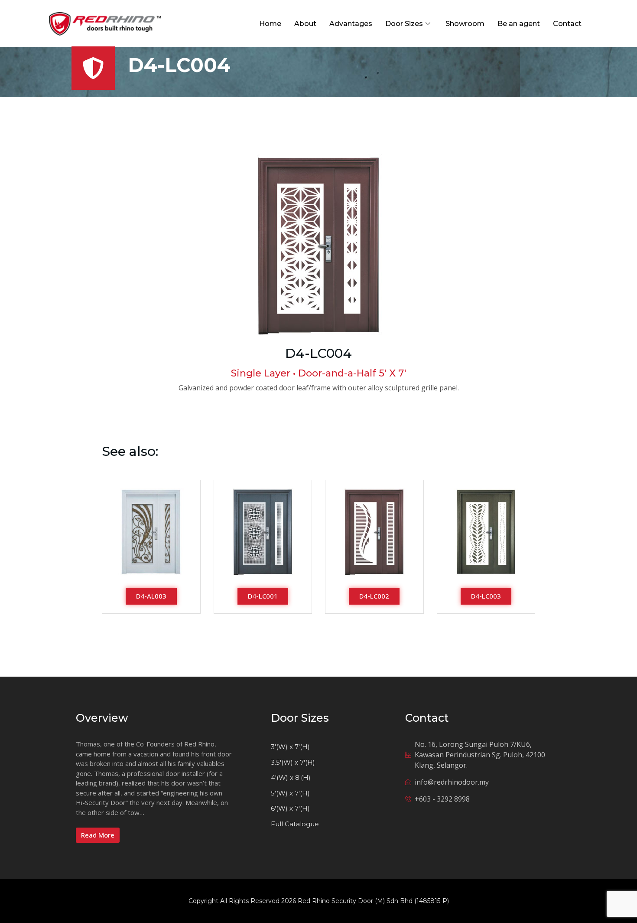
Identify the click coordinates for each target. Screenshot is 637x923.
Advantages (350, 24)
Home (270, 24)
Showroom (464, 24)
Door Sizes (404, 24)
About (305, 24)
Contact (567, 24)
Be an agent (518, 24)
